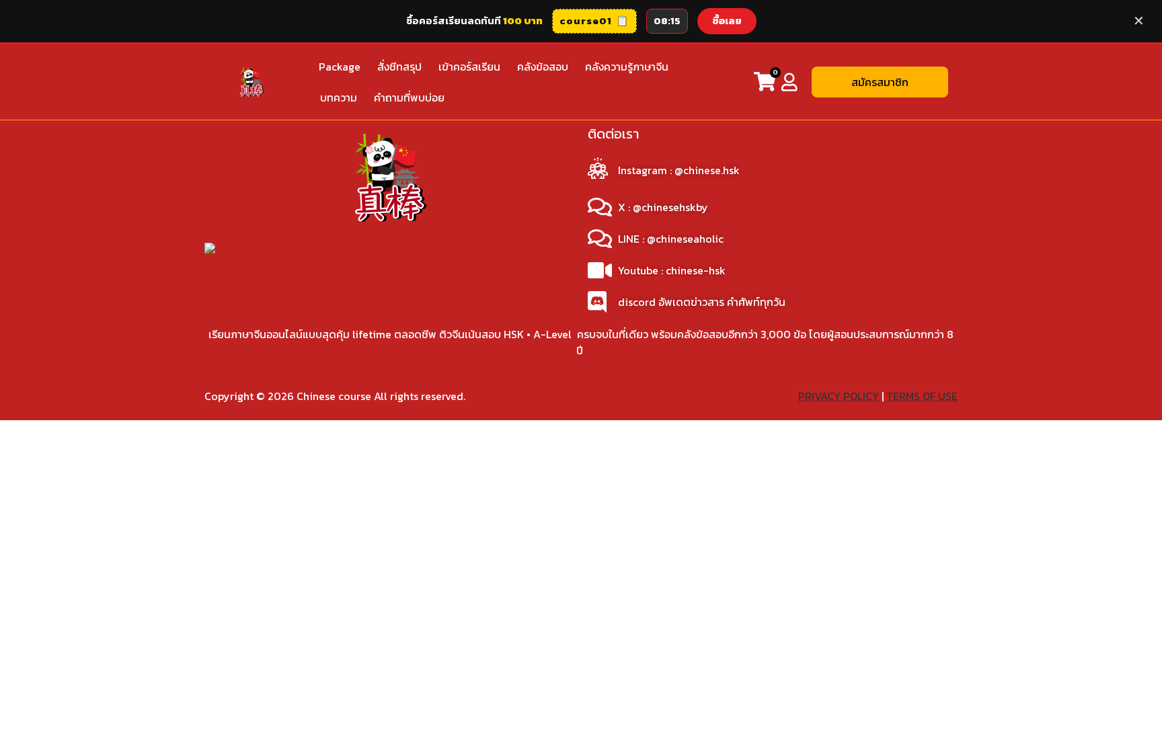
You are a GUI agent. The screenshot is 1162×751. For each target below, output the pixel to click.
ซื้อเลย (727, 20)
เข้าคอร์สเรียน (469, 66)
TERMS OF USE (922, 396)
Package (339, 66)
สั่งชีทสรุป (399, 66)
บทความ (338, 97)
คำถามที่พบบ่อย (409, 97)
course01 (594, 20)
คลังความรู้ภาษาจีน (626, 66)
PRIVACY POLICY (838, 396)
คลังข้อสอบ (542, 66)
